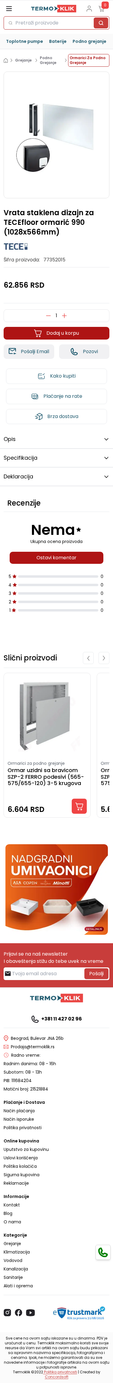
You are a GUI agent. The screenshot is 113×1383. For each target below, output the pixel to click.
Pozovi (90, 351)
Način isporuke (19, 1119)
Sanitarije (13, 1277)
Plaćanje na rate (62, 396)
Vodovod (13, 1260)
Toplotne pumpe (24, 41)
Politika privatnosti (23, 1128)
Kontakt (12, 1205)
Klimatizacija (17, 1252)
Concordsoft (56, 1376)
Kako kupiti (63, 375)
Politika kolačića (20, 1166)
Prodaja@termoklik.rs (33, 1047)
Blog (8, 1213)
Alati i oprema (18, 1286)
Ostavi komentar (56, 557)
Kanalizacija (16, 1269)
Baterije (58, 41)
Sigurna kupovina (21, 1175)
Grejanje (12, 1244)
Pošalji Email (35, 351)
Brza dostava (62, 416)
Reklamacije (16, 1183)
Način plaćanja (19, 1111)
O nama (12, 1222)
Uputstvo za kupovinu (26, 1149)
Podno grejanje (89, 41)
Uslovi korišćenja (21, 1158)
